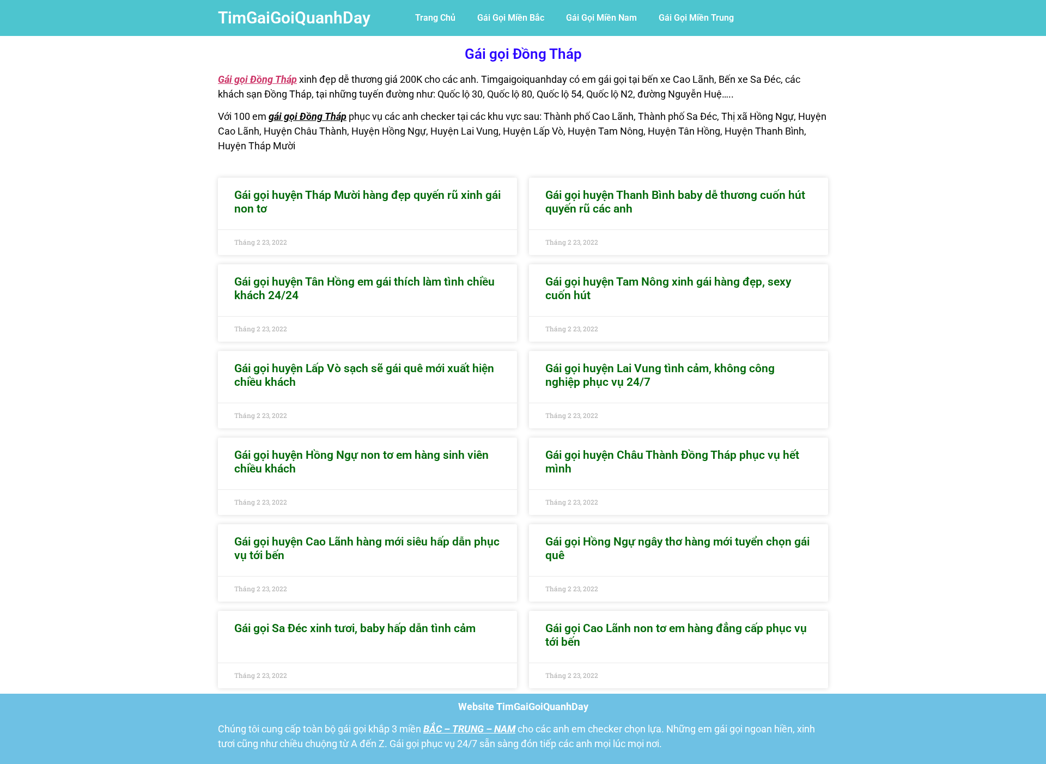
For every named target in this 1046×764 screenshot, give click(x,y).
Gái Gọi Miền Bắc (510, 18)
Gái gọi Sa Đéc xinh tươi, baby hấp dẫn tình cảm (355, 628)
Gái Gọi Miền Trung (696, 18)
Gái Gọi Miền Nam (601, 18)
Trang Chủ (435, 18)
